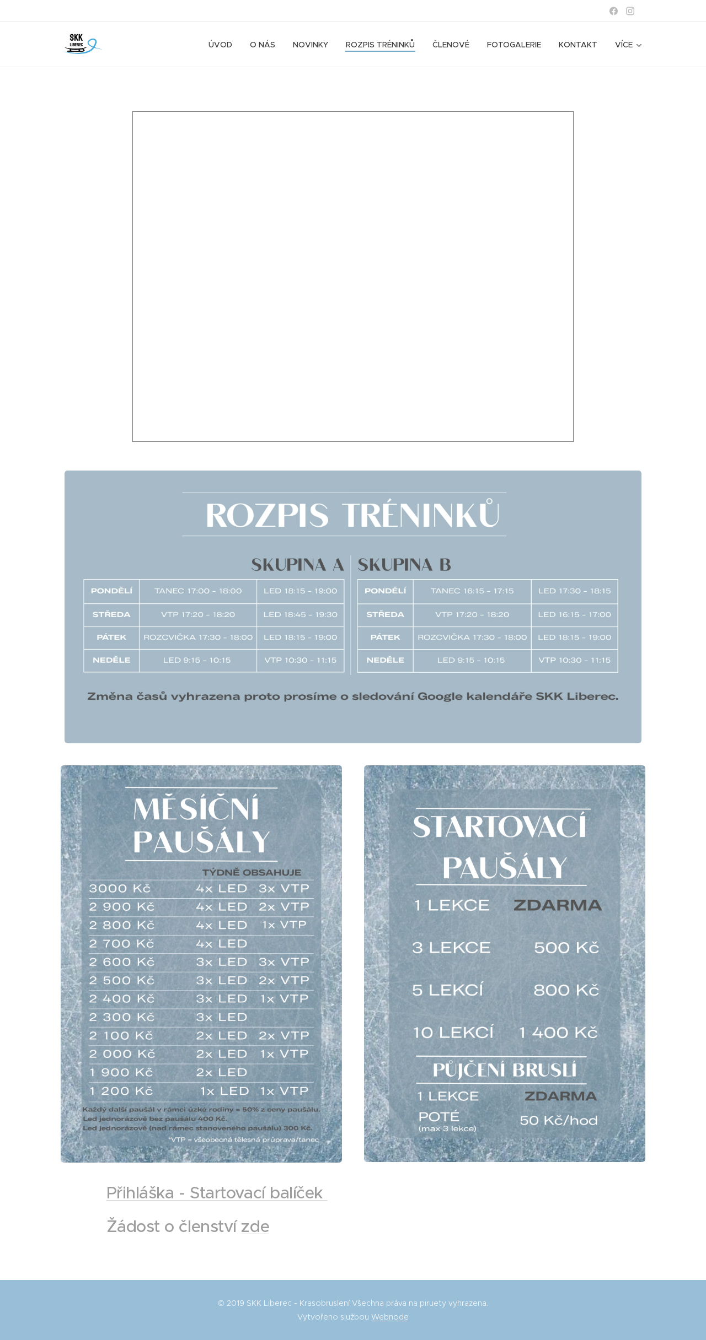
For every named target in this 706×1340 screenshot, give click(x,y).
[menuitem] (223, 44)
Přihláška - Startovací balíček (217, 1192)
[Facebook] (614, 11)
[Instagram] (630, 11)
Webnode (390, 1317)
